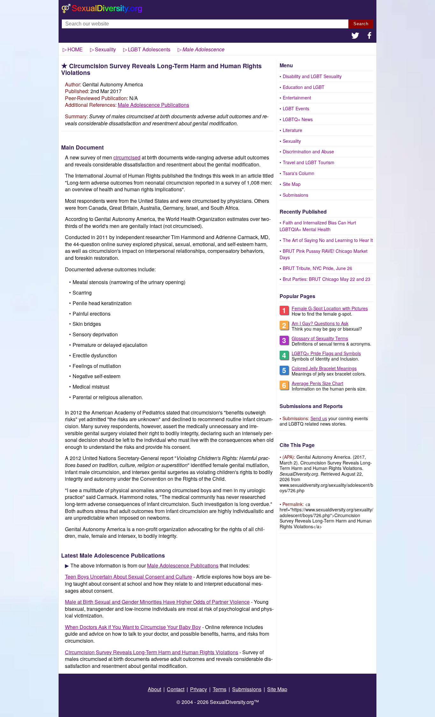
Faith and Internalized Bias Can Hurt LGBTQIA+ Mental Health (318, 225)
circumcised (126, 157)
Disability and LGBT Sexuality (312, 76)
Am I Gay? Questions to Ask (320, 323)
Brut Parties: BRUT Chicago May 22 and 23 (326, 279)
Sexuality (292, 141)
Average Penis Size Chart (317, 383)
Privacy (198, 689)
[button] (355, 36)
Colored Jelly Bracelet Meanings (324, 368)
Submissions (295, 195)
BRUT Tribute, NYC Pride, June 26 (317, 268)
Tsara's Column (298, 173)
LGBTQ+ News (298, 119)
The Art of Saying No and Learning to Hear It (328, 240)
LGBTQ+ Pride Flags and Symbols (326, 353)
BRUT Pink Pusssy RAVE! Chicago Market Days (323, 254)
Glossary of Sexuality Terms (320, 338)
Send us (318, 418)
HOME (75, 49)
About (154, 689)
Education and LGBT (303, 87)
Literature (292, 130)
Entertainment (297, 97)
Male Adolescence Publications (153, 104)
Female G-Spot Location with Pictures (330, 308)
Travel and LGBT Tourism (308, 162)
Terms (219, 689)
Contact (175, 689)
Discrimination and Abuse (308, 151)
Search (360, 23)
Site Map (292, 184)
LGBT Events (296, 108)
